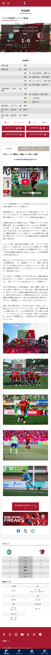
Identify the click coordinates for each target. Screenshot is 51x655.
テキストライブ (10, 128)
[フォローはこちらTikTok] (28, 634)
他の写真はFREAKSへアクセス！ (25, 506)
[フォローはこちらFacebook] (4, 634)
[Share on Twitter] (25, 531)
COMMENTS (25, 148)
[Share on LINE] (32, 531)
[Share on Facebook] (18, 531)
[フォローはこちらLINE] (40, 634)
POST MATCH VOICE (36, 134)
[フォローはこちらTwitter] (10, 634)
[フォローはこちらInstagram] (16, 634)
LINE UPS (41, 148)
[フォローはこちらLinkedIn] (34, 634)
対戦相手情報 (34, 128)
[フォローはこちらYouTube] (22, 634)
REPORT (9, 148)
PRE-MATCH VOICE (12, 134)
